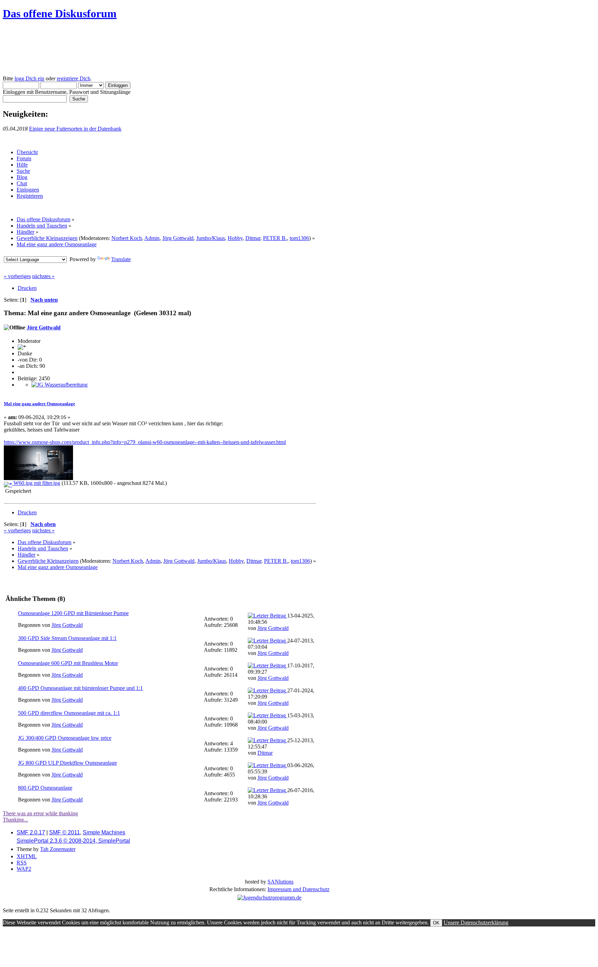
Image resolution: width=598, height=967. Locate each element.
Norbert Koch (126, 238)
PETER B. (275, 238)
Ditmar (252, 238)
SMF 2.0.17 (31, 832)
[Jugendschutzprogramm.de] (269, 898)
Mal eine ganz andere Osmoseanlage (39, 403)
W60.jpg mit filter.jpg (36, 483)
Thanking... (15, 820)
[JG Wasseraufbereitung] (59, 385)
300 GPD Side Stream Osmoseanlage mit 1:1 (67, 638)
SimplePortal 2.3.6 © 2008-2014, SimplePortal (73, 841)
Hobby (235, 238)
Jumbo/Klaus (210, 238)
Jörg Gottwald (177, 238)
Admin (152, 238)
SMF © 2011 (64, 832)
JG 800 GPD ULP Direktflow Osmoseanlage (67, 763)
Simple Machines (104, 832)
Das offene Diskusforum (60, 13)
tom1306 (299, 238)
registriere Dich (73, 78)
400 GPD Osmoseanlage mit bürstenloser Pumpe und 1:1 (80, 688)
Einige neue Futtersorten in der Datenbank (75, 129)
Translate (121, 259)
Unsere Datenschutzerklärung (476, 922)
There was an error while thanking (40, 813)
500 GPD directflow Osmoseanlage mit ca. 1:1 (69, 713)
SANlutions (280, 882)
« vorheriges (17, 276)
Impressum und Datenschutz (298, 889)
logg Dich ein (29, 78)
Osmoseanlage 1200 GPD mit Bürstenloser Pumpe (73, 613)
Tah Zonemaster (57, 849)
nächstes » (43, 276)
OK (436, 922)
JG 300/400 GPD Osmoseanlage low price (64, 738)
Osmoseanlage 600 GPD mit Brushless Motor (68, 663)
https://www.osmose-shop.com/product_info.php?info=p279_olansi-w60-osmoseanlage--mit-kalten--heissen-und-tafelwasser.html (145, 442)
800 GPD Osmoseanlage (45, 788)
